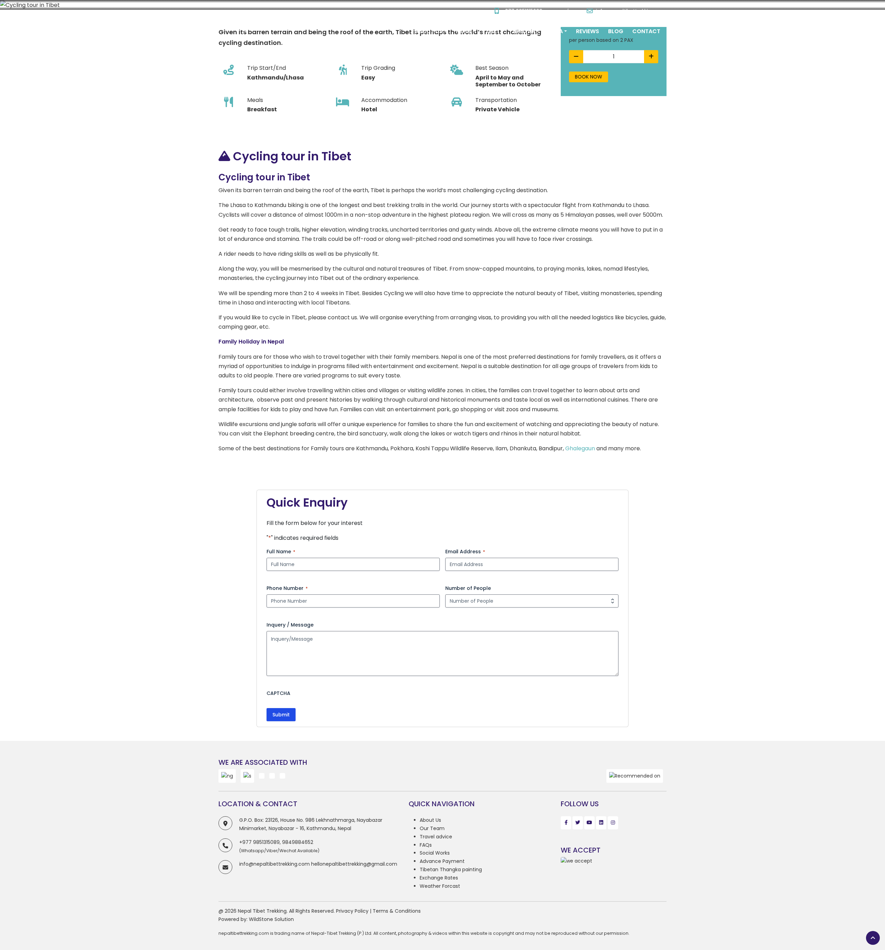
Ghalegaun (580, 448)
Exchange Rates (439, 877)
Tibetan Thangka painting (451, 869)
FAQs (426, 844)
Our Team (432, 828)
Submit (281, 714)
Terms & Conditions (397, 910)
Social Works (435, 852)
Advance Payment (442, 861)
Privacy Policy (352, 910)
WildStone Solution (271, 919)
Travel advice (436, 836)
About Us (430, 820)
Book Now (588, 76)
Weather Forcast (440, 886)
